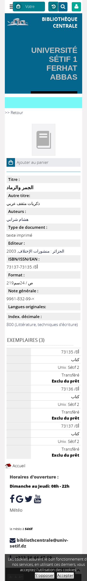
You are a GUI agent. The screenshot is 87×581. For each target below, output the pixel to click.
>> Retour (14, 112)
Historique (53, 7)
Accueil (18, 465)
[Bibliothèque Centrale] (17, 21)
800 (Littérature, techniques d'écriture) (42, 324)
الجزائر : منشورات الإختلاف (41, 251)
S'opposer (44, 575)
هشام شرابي (18, 219)
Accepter (65, 575)
